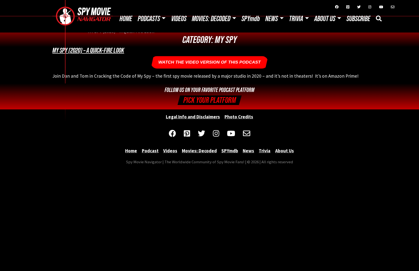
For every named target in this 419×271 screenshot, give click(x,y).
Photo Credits (239, 117)
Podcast (150, 151)
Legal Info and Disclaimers (193, 117)
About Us (324, 19)
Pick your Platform (209, 100)
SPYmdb (251, 19)
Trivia (296, 19)
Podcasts (149, 19)
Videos (178, 19)
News (271, 19)
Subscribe (358, 19)
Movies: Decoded (211, 19)
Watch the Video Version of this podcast (209, 62)
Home (126, 19)
